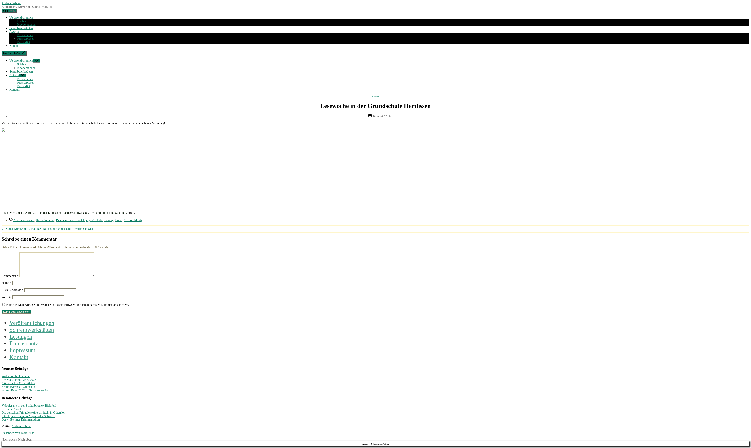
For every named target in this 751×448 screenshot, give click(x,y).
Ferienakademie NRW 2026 (19, 379)
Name (6, 282)
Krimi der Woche (12, 409)
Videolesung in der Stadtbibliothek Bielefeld (29, 405)
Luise (118, 220)
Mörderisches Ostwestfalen (18, 383)
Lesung (109, 220)
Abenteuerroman (23, 220)
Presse (375, 96)
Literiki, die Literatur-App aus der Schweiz (28, 416)
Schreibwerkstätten (21, 28)
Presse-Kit (23, 42)
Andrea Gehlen (11, 3)
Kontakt (14, 45)
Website (6, 297)
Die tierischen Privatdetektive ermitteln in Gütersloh (33, 412)
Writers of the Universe (16, 376)
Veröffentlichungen (21, 17)
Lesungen (20, 336)
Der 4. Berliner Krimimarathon (21, 419)
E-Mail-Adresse (12, 290)
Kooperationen (26, 24)
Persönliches (25, 35)
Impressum (22, 350)
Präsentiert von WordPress (18, 433)
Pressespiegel (25, 38)
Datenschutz (23, 343)
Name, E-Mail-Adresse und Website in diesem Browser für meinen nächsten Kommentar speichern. (67, 304)
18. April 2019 (382, 116)
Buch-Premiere (45, 220)
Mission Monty (133, 220)
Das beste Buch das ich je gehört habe (79, 220)
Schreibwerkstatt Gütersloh (18, 386)
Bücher (21, 21)
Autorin (14, 31)
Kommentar (10, 276)
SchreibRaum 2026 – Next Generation (25, 390)
